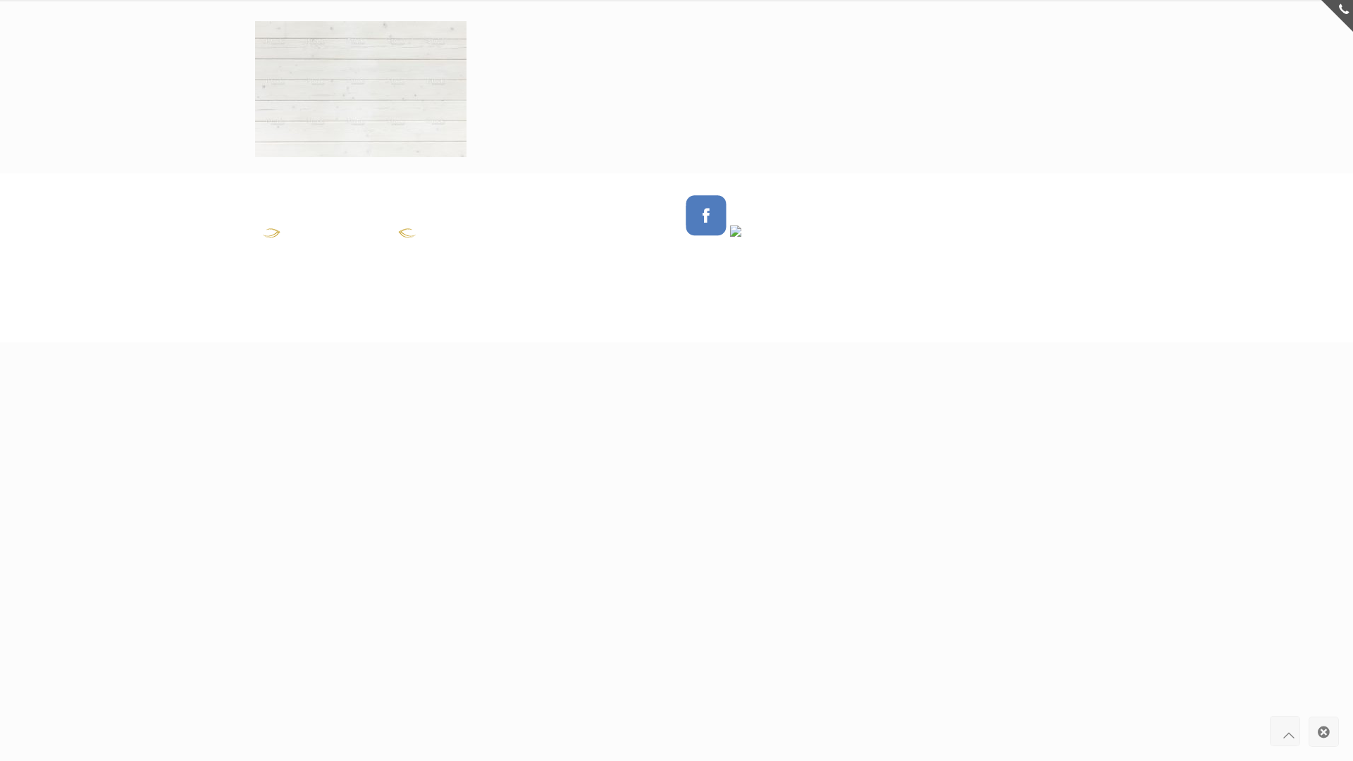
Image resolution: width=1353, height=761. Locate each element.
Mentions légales (940, 237)
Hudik (973, 205)
